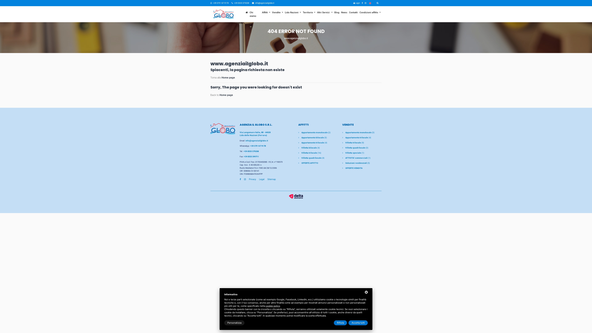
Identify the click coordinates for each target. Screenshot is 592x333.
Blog (336, 12)
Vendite (276, 12)
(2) (316, 132)
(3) (314, 137)
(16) (311, 153)
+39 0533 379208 (241, 3)
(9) (354, 143)
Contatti (353, 12)
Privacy (252, 179)
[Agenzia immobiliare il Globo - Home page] (222, 128)
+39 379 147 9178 (221, 3)
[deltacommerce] (296, 196)
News (344, 12)
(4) (314, 143)
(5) (357, 163)
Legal (261, 179)
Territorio (308, 12)
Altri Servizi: (324, 12)
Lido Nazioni (292, 12)
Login (357, 3)
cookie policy (273, 305)
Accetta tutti (358, 322)
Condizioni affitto (369, 12)
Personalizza (234, 322)
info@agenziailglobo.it (264, 3)
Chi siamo (253, 14)
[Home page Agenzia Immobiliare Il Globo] (227, 14)
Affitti (265, 12)
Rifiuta (340, 322)
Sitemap (271, 179)
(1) (354, 153)
